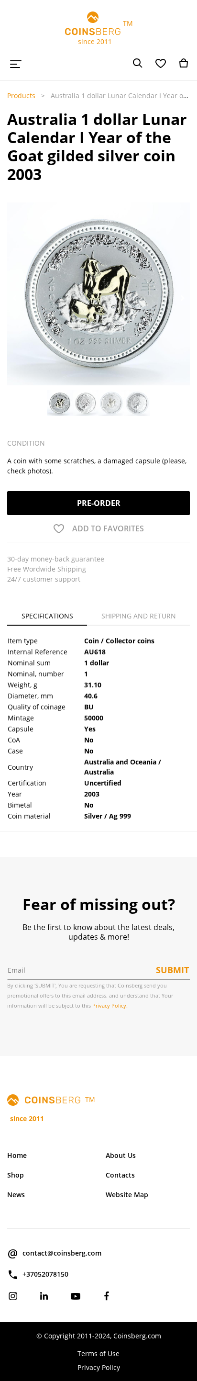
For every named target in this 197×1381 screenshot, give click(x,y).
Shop (15, 1174)
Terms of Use (98, 1353)
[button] (14, 298)
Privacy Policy (98, 1367)
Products (21, 95)
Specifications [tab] (47, 615)
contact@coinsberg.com (61, 1252)
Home (17, 1155)
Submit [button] (172, 970)
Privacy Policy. (110, 1005)
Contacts (120, 1174)
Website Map (127, 1194)
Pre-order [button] (98, 503)
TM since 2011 (99, 32)
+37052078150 (45, 1274)
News (16, 1194)
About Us (121, 1155)
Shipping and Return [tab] (138, 615)
